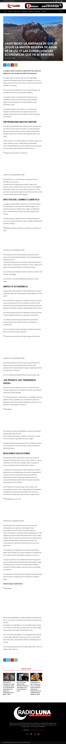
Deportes (31, 11)
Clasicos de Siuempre (22, 680)
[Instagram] (56, 1)
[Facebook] (53, 1)
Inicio (5, 11)
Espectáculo (38, 11)
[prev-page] (4, 698)
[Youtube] (61, 1)
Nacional (10, 11)
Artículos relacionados (12, 669)
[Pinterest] (12, 65)
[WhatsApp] (16, 65)
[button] (61, 11)
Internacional (17, 11)
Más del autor (26, 669)
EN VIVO (44, 11)
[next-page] (7, 698)
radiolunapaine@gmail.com (36, 730)
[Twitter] (59, 1)
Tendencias (24, 11)
